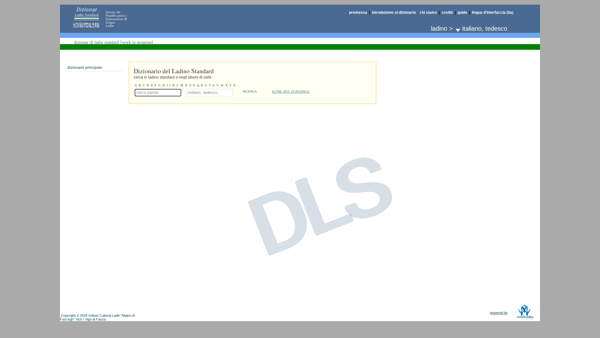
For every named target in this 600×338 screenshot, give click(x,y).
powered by (499, 313)
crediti (447, 12)
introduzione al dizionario (394, 12)
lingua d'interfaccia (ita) (492, 12)
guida (462, 12)
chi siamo (428, 12)
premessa (358, 12)
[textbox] (158, 92)
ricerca (250, 91)
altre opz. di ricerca (290, 91)
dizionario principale (85, 67)
